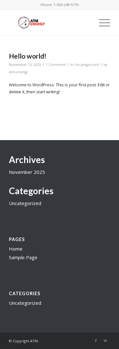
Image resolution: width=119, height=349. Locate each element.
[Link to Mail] (105, 340)
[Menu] (101, 22)
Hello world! (27, 56)
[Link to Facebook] (96, 340)
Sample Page (23, 257)
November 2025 (27, 172)
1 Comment (56, 64)
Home (16, 249)
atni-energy (18, 72)
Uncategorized (86, 64)
